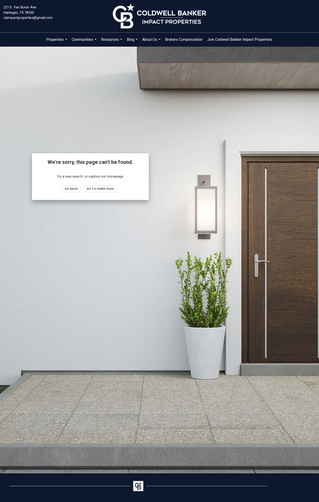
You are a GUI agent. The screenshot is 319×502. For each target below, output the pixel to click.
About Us (152, 42)
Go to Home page (100, 188)
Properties (57, 42)
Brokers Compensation (183, 39)
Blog (133, 42)
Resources (112, 42)
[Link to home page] (159, 16)
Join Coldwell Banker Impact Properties (239, 39)
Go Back (71, 188)
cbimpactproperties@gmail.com (28, 18)
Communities (85, 42)
